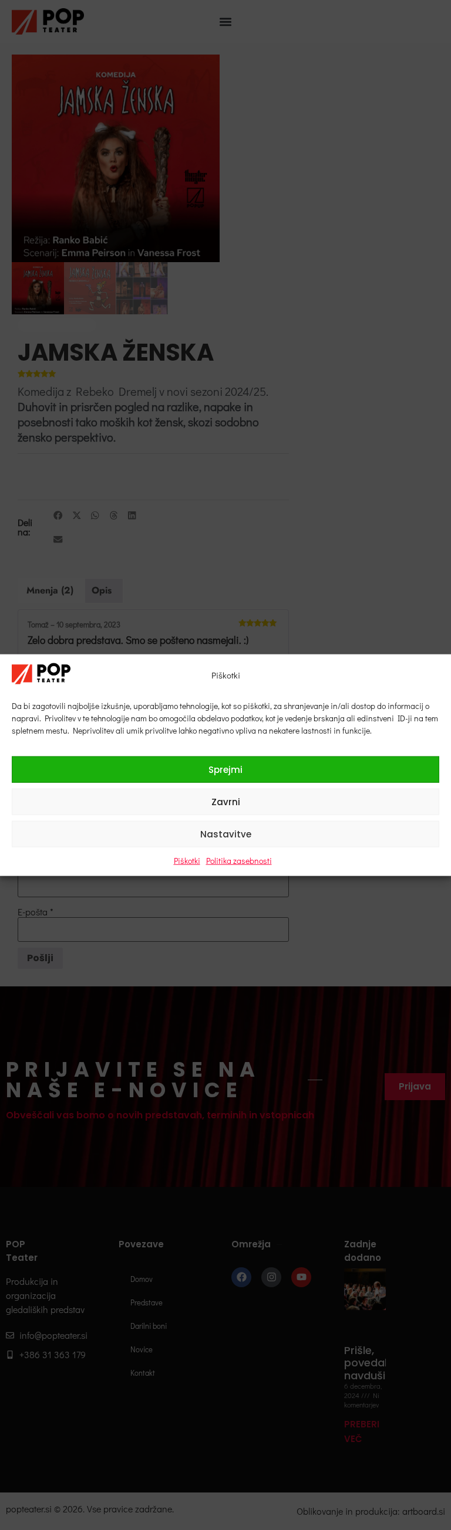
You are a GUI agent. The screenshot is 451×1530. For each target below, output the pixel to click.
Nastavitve (225, 833)
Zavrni (225, 801)
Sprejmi (225, 769)
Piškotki (187, 860)
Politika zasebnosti (239, 860)
